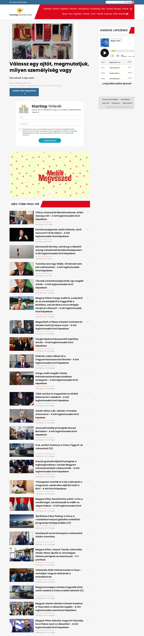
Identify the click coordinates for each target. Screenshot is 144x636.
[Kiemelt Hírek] (22, 12)
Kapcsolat (105, 103)
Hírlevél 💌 (123, 13)
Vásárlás (47, 8)
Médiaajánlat (127, 103)
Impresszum (116, 103)
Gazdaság (95, 8)
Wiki (115, 13)
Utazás (56, 8)
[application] (50, 174)
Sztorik (125, 8)
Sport (65, 13)
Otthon (86, 13)
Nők (103, 8)
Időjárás (64, 8)
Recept (117, 8)
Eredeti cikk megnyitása (24, 90)
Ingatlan (78, 13)
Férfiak (100, 13)
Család (109, 8)
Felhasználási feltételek (110, 99)
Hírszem (73, 8)
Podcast (108, 13)
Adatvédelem (125, 99)
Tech (93, 13)
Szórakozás (83, 8)
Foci (70, 13)
